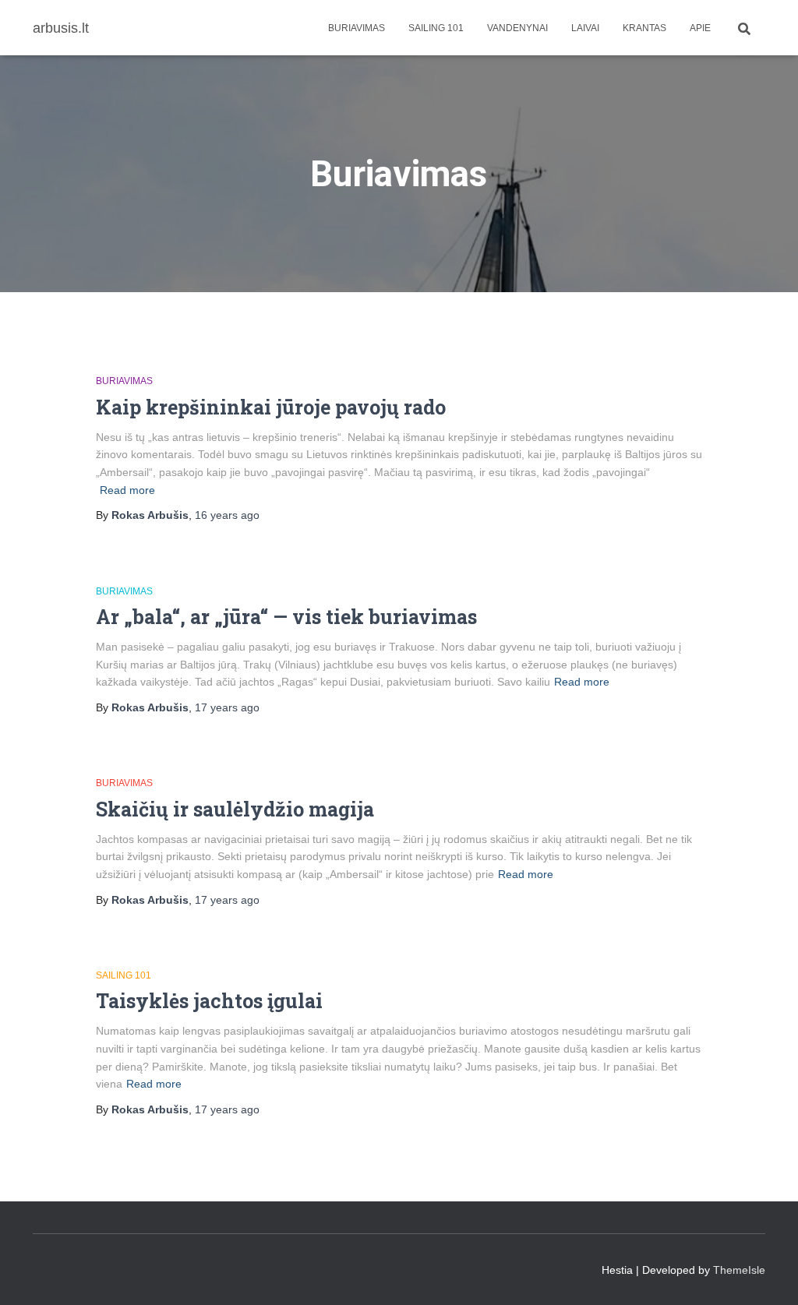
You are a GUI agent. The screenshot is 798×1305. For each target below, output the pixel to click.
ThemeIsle (739, 1270)
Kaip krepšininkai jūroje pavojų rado (271, 407)
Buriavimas (356, 28)
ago (227, 515)
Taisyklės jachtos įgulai (209, 1001)
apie (700, 28)
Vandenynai (517, 28)
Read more (127, 490)
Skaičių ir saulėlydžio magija (235, 809)
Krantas (644, 28)
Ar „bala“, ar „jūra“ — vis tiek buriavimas (286, 617)
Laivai (585, 28)
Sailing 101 (436, 28)
